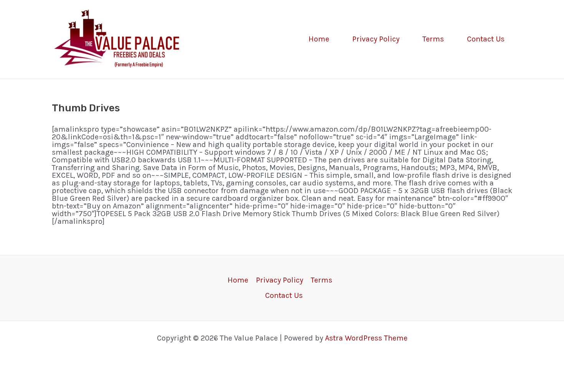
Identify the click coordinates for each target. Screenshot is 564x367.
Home (318, 39)
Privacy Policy (375, 39)
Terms (433, 39)
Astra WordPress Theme (366, 338)
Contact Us (486, 39)
